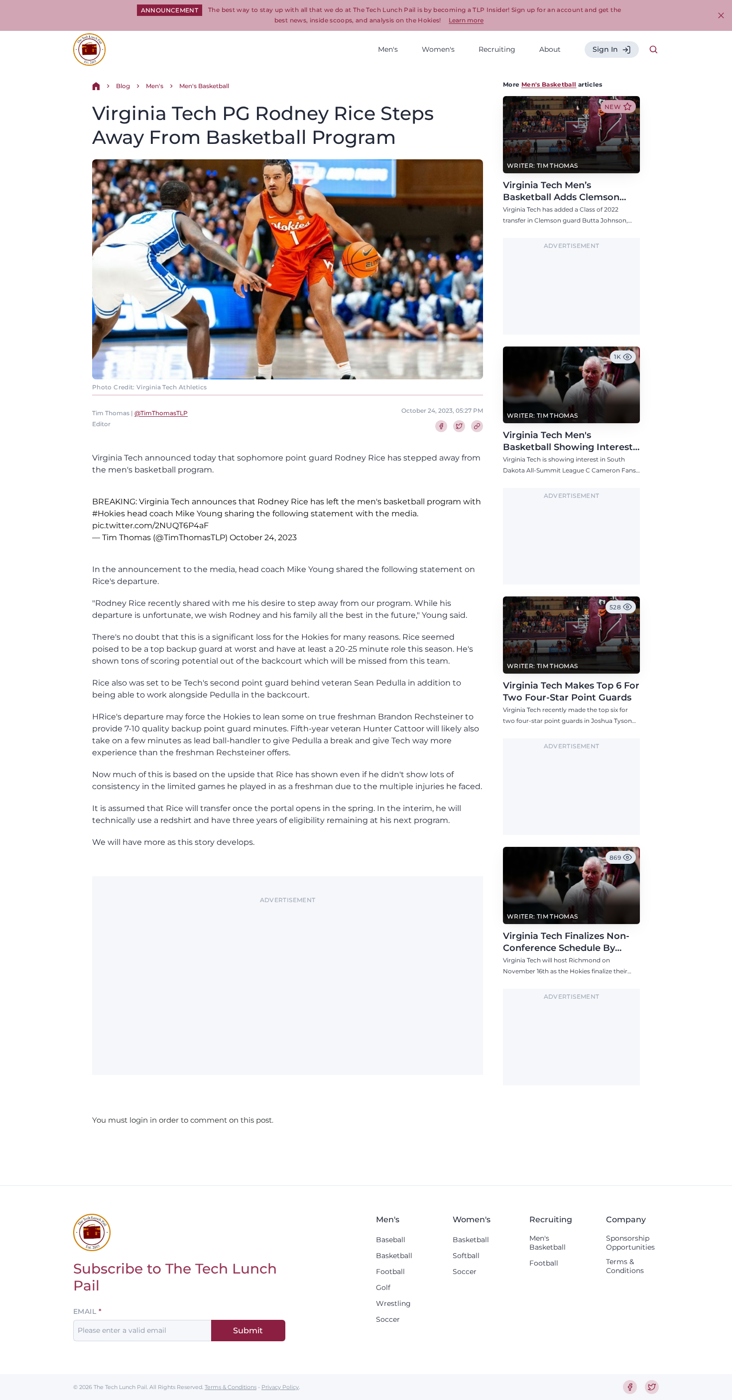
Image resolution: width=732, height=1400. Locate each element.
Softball (466, 1255)
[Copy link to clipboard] (477, 426)
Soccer (388, 1319)
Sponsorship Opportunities (630, 1243)
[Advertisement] (287, 977)
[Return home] (96, 86)
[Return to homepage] (89, 49)
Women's (438, 49)
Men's (388, 49)
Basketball (394, 1255)
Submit (248, 1330)
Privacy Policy (280, 1387)
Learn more (466, 20)
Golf (383, 1287)
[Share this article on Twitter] (459, 426)
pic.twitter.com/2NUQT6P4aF (150, 525)
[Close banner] (721, 15)
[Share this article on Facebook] (441, 426)
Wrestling (393, 1303)
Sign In (605, 49)
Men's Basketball (204, 86)
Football (390, 1271)
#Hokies (108, 513)
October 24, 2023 (263, 537)
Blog (123, 86)
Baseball (390, 1239)
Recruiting (497, 49)
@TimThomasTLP (161, 413)
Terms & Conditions (625, 1266)
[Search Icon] (654, 50)
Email (84, 1311)
